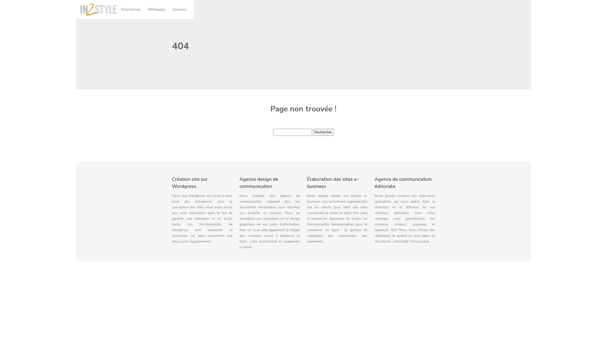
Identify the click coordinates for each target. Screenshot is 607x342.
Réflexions (157, 9)
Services (180, 9)
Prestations (131, 9)
